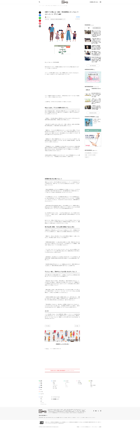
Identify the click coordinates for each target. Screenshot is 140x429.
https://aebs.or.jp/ (61, 423)
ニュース (42, 393)
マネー (41, 399)
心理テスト (87, 157)
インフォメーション (56, 396)
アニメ (66, 385)
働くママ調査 (55, 388)
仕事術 (54, 383)
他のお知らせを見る (93, 112)
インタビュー (67, 382)
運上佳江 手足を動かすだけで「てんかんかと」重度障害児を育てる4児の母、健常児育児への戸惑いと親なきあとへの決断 (96, 59)
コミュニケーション (43, 404)
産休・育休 (47, 19)
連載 (41, 385)
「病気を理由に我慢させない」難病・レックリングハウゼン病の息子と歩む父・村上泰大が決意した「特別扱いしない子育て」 (96, 41)
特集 (41, 383)
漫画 (41, 387)
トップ (40, 5)
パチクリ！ (78, 417)
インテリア (42, 402)
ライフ (41, 396)
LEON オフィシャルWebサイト (72, 417)
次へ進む (76, 325)
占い (41, 389)
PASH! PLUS (50, 417)
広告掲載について (56, 399)
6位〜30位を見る (93, 65)
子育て (91, 380)
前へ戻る (48, 325)
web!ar (44, 417)
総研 (41, 380)
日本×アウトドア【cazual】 (63, 417)
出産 (91, 383)
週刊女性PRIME (41, 417)
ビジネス (43, 5)
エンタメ (66, 380)
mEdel (47, 417)
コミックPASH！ (82, 417)
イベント (66, 386)
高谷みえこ (47, 348)
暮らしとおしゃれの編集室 (55, 417)
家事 (41, 398)
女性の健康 (79, 382)
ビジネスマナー (55, 385)
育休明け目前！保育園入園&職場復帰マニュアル (62, 370)
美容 (41, 401)
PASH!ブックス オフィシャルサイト (90, 417)
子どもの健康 (80, 383)
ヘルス (79, 380)
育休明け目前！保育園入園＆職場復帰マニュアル (58, 19)
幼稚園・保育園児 (93, 385)
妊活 (91, 382)
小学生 (91, 386)
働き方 (54, 382)
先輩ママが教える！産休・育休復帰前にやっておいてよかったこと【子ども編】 (56, 5)
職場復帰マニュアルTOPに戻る (62, 344)
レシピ (41, 391)
